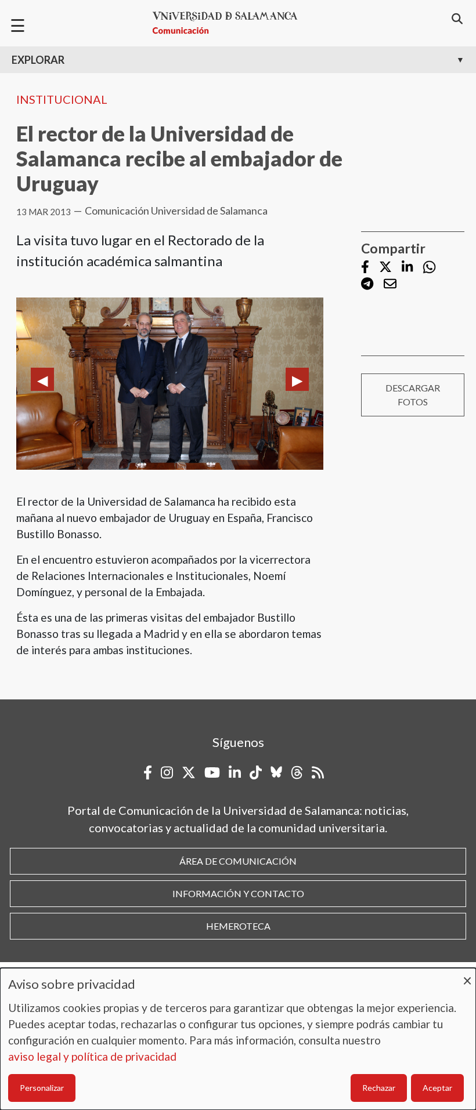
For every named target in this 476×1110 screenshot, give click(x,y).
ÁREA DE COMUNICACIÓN (238, 860)
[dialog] (238, 1039)
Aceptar (437, 1088)
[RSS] (318, 772)
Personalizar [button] (42, 1088)
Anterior (42, 379)
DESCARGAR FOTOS (412, 394)
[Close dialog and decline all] (467, 975)
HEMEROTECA (238, 925)
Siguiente (297, 379)
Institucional (61, 99)
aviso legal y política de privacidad (92, 1056)
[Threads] (297, 772)
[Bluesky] (276, 772)
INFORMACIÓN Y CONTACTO (238, 893)
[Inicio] (230, 23)
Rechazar (378, 1088)
